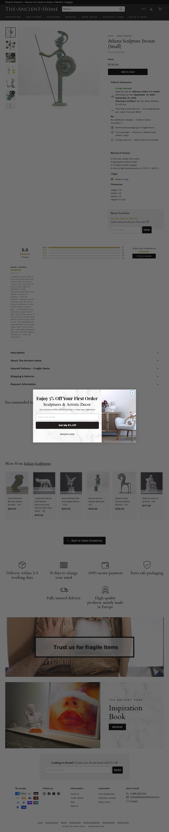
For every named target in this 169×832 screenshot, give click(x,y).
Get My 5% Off (67, 425)
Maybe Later (67, 434)
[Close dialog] (132, 393)
